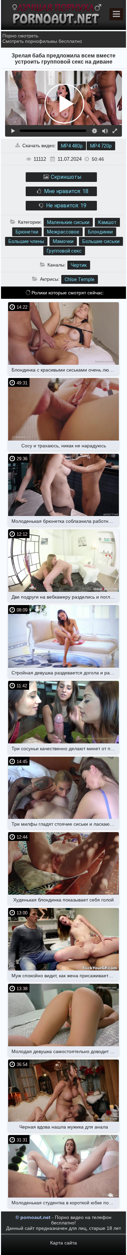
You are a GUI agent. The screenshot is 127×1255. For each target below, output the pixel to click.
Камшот (107, 222)
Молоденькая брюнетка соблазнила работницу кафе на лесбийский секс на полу (65, 521)
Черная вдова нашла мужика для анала (63, 1127)
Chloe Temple (79, 279)
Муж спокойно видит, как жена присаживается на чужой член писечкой (65, 975)
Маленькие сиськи (68, 222)
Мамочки (63, 241)
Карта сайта (63, 1242)
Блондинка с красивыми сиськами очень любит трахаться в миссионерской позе (65, 370)
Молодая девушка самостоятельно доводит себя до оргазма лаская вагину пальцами (65, 1051)
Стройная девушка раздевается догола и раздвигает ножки (65, 672)
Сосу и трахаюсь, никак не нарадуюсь (63, 445)
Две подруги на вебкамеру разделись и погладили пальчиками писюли (65, 597)
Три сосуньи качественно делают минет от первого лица (65, 748)
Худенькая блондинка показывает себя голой (63, 899)
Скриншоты (65, 177)
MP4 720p (101, 146)
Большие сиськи (101, 241)
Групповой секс (64, 251)
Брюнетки (27, 232)
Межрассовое (63, 232)
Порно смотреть (20, 35)
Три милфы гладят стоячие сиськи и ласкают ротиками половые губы (65, 824)
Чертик (79, 265)
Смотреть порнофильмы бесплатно (42, 41)
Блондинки (100, 232)
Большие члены (26, 241)
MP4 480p (72, 146)
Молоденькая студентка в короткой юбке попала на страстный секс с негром (65, 1202)
